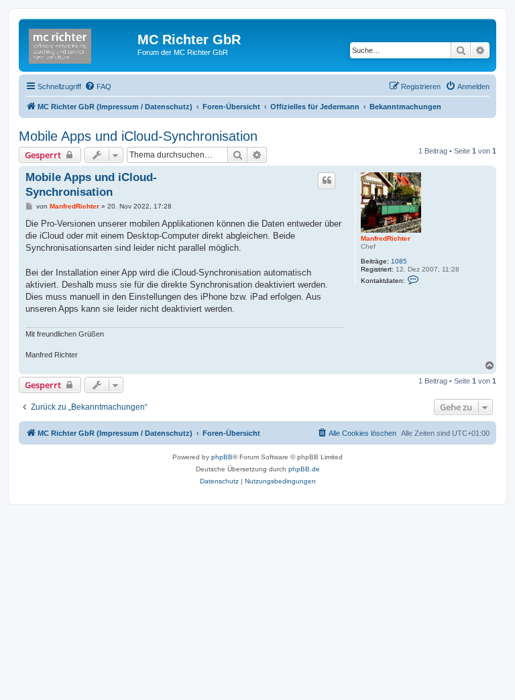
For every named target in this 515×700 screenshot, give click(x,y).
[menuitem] (97, 86)
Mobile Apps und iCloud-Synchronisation (138, 136)
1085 (399, 261)
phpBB (222, 457)
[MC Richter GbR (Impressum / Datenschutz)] (79, 43)
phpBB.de (304, 469)
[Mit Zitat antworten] (326, 180)
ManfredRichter (385, 238)
